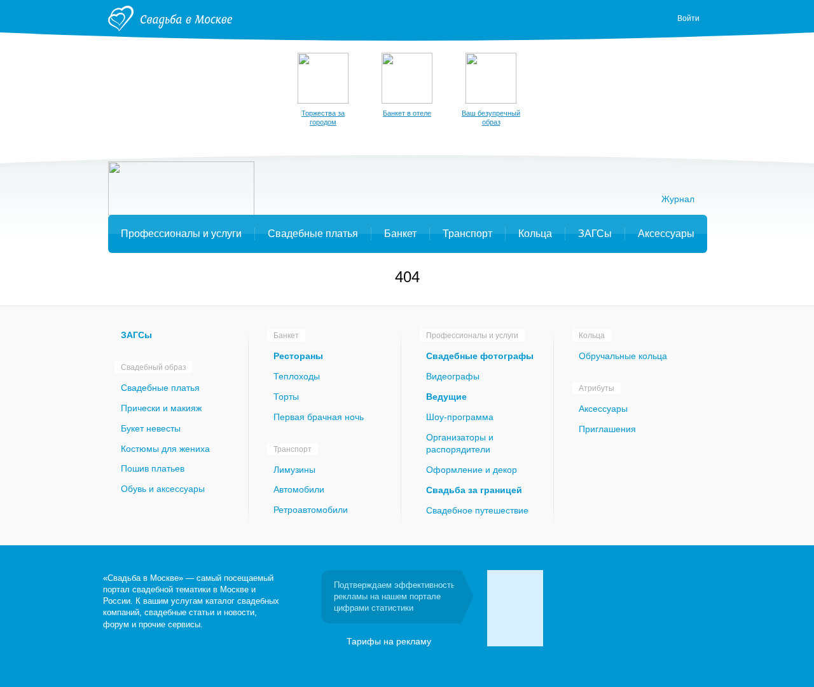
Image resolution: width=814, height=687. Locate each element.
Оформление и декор (471, 470)
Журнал (677, 199)
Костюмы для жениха (165, 449)
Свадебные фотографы (480, 356)
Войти (688, 18)
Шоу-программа (459, 417)
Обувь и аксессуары (163, 489)
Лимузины (294, 470)
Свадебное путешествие (477, 510)
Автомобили (298, 489)
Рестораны (298, 356)
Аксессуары (603, 409)
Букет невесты (151, 428)
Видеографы (452, 376)
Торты (286, 396)
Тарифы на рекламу (389, 641)
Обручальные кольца (623, 356)
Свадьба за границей (474, 490)
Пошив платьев (152, 468)
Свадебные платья (160, 388)
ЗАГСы (136, 335)
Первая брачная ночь (318, 417)
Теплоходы (296, 376)
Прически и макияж (161, 408)
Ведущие (446, 396)
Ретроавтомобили (310, 510)
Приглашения (607, 429)
